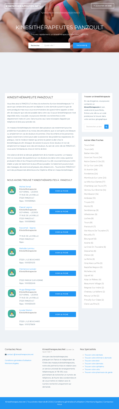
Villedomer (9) (90, 214)
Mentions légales (12, 363)
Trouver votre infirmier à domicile (98, 358)
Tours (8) (88, 222)
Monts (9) (88, 206)
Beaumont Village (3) (94, 283)
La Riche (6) (89, 259)
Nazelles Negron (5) (93, 267)
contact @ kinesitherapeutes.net (20, 354)
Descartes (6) (90, 251)
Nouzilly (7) (89, 235)
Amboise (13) (90, 198)
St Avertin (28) (91, 170)
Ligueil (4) (88, 275)
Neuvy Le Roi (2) (91, 296)
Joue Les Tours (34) (93, 157)
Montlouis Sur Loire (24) (95, 178)
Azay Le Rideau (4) (92, 279)
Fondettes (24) (91, 174)
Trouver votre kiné (92, 361)
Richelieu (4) (90, 271)
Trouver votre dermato (94, 364)
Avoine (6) (88, 243)
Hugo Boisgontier (27, 290)
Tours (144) (89, 145)
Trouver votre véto (92, 369)
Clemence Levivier (27, 269)
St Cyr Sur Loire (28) (93, 165)
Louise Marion (25, 310)
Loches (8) (89, 218)
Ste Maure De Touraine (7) (96, 231)
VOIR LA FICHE (62, 191)
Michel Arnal (25, 187)
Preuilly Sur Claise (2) (94, 300)
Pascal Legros (25, 207)
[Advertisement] (59, 75)
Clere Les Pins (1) (91, 304)
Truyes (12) (89, 202)
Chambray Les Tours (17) (95, 186)
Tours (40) (89, 149)
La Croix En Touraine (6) (95, 247)
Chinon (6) (89, 255)
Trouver (81, 45)
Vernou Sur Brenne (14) (95, 190)
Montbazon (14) (91, 194)
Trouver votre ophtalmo (94, 367)
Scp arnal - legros (27, 228)
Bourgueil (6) (90, 239)
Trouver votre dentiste (94, 355)
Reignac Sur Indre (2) (94, 288)
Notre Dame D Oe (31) (94, 161)
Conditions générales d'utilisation (18, 360)
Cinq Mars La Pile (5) (93, 263)
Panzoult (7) (90, 226)
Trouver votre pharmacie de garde (98, 372)
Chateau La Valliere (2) (94, 292)
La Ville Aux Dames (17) (94, 182)
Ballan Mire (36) (91, 153)
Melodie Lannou (26, 248)
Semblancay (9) (91, 210)
